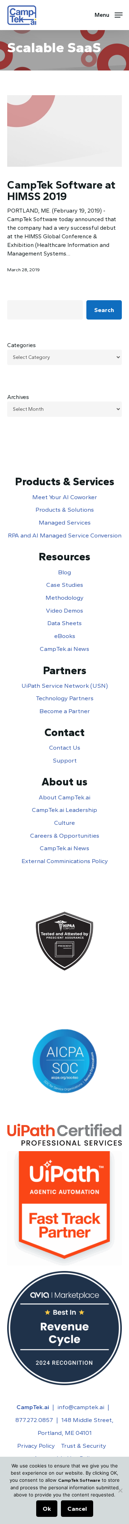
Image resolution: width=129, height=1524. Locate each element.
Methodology (64, 597)
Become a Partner (64, 711)
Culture (64, 822)
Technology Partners (65, 698)
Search (104, 309)
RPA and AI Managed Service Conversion (64, 535)
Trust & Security (83, 1445)
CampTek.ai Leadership (64, 809)
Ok (47, 1508)
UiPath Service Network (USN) (65, 685)
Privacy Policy (36, 1445)
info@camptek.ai (80, 1407)
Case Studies (64, 584)
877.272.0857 (34, 1419)
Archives (18, 397)
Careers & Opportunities (64, 835)
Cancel (77, 1508)
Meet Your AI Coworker (64, 497)
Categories (21, 345)
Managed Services (65, 522)
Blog (64, 572)
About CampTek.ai (64, 797)
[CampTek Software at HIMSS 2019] (64, 131)
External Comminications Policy (65, 861)
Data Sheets (64, 623)
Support (65, 760)
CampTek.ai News (64, 648)
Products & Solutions (64, 509)
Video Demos (64, 610)
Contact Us (64, 747)
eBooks (64, 635)
